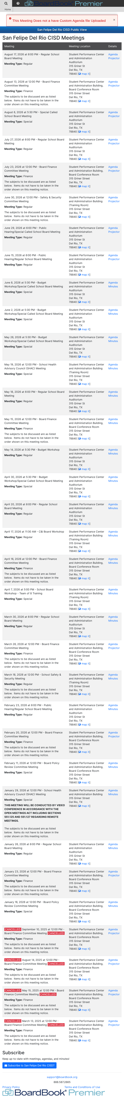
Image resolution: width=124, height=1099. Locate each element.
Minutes (113, 286)
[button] (18, 3)
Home (8, 9)
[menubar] (52, 3)
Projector (114, 58)
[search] (6, 3)
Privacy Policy (11, 1087)
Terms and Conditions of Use (82, 1087)
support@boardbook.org (62, 1077)
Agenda (113, 54)
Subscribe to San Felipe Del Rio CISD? (30, 1065)
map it (85, 73)
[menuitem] (6, 3)
